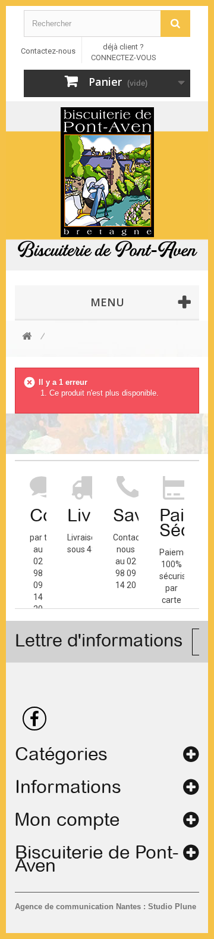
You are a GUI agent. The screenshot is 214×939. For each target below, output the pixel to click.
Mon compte (67, 819)
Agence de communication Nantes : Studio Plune (105, 906)
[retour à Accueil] (26, 336)
